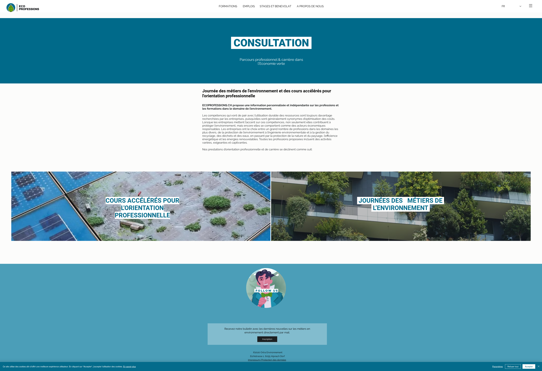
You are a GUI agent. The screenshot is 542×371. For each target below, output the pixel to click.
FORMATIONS (228, 6)
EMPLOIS (249, 6)
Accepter (529, 366)
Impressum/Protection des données (267, 360)
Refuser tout (512, 366)
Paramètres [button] (497, 366)
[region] (266, 288)
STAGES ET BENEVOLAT (275, 6)
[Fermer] (538, 366)
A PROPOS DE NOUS (307, 6)
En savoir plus (129, 366)
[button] (530, 5)
